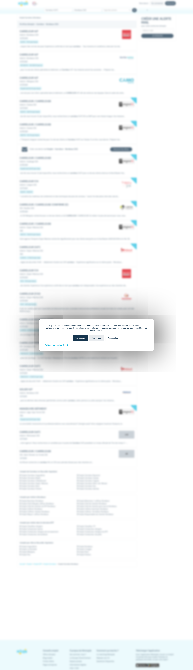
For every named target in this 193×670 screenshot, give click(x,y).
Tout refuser (97, 338)
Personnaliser (113, 338)
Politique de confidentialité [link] (56, 345)
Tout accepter (80, 338)
